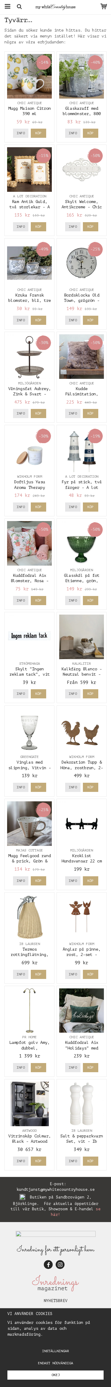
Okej (56, 1375)
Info (21, 133)
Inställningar (55, 1351)
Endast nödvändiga (55, 1363)
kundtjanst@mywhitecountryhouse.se (56, 1189)
